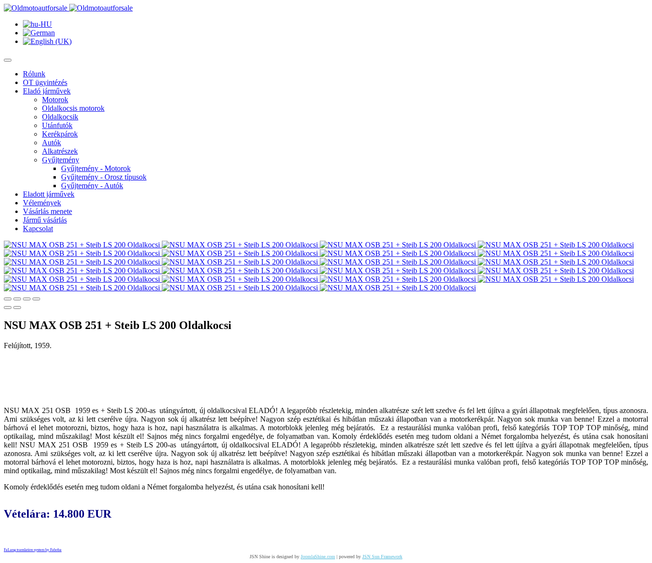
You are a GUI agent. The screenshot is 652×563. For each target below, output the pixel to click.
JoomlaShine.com (318, 556)
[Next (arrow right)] (17, 307)
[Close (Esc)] (7, 298)
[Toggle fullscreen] (27, 298)
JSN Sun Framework (382, 556)
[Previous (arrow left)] (7, 307)
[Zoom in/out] (36, 298)
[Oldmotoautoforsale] (68, 8)
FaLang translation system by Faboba (33, 550)
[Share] (17, 298)
